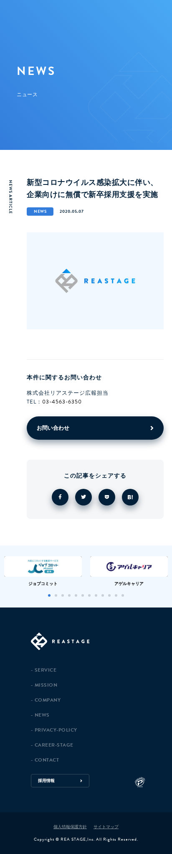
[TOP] (97, 641)
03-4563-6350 (62, 402)
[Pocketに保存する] (107, 497)
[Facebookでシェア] (60, 497)
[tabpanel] (43, 571)
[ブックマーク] (130, 497)
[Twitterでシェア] (83, 497)
